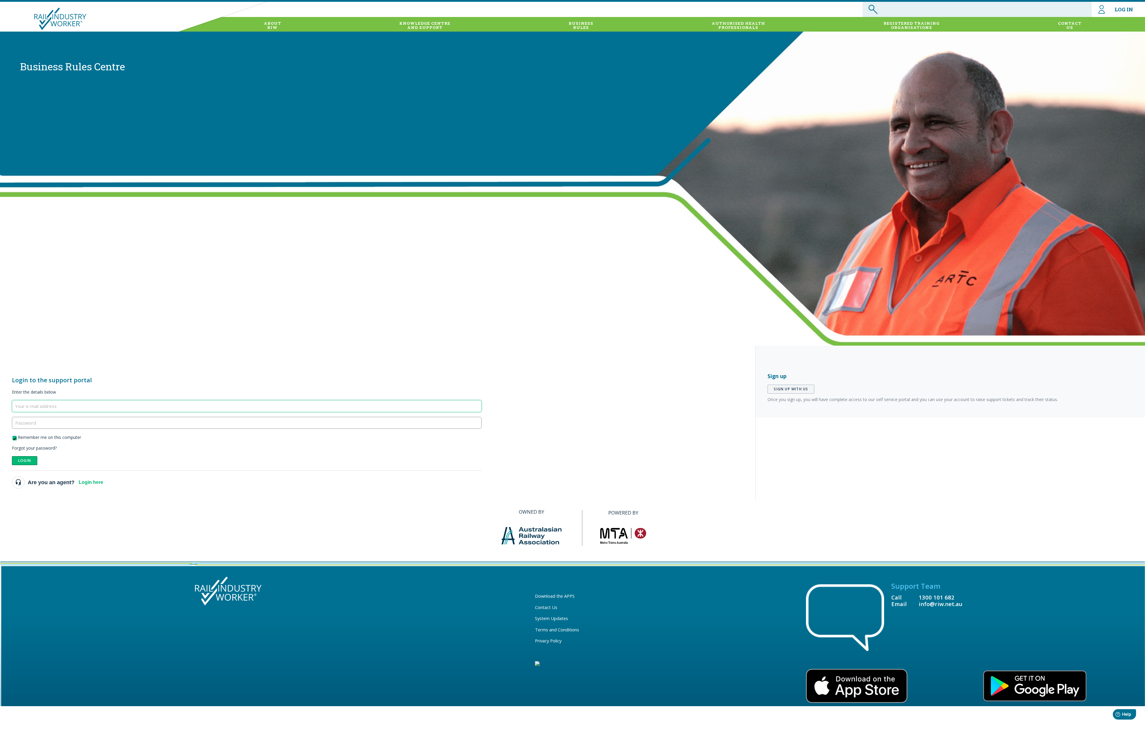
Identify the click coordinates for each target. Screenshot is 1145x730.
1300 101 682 (936, 597)
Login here (91, 482)
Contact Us (546, 607)
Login (24, 460)
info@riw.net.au (941, 604)
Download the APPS (555, 596)
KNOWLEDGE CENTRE (424, 25)
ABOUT (272, 25)
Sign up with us (791, 389)
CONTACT (1069, 25)
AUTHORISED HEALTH (738, 25)
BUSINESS (581, 25)
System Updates (551, 618)
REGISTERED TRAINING (911, 25)
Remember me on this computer (49, 437)
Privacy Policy (548, 641)
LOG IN (1124, 9)
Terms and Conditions (557, 630)
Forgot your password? (34, 448)
